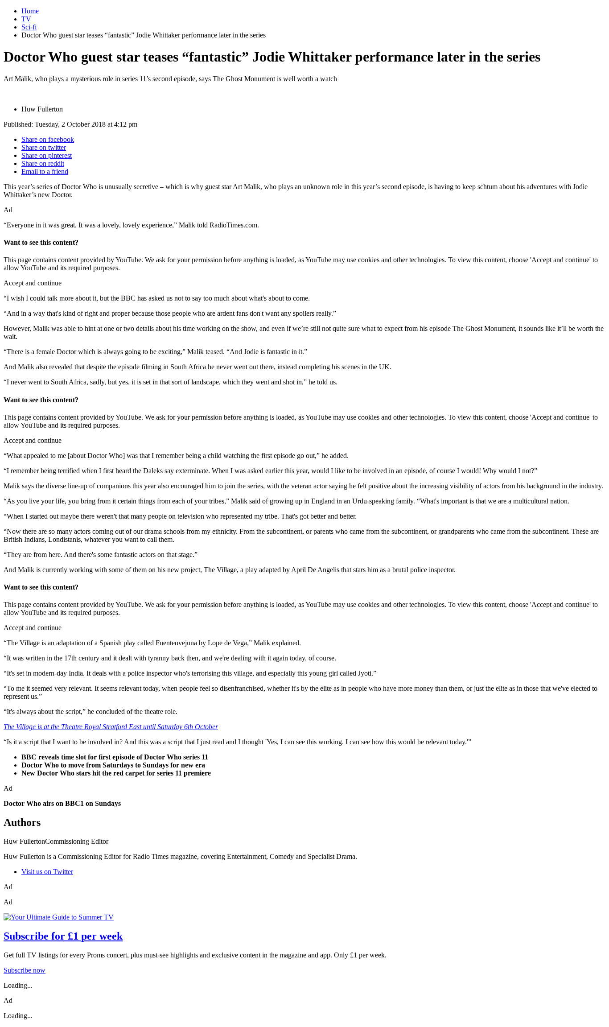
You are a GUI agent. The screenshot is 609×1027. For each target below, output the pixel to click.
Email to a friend (44, 171)
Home (30, 11)
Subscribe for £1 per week (63, 936)
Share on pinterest (46, 155)
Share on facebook (47, 139)
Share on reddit (42, 163)
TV (26, 19)
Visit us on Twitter (47, 871)
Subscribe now (24, 970)
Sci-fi (29, 27)
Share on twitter (43, 147)
